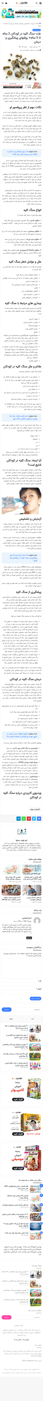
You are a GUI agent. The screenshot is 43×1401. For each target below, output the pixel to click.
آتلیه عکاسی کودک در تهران (13, 1249)
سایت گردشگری (16, 1252)
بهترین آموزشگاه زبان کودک (32, 1247)
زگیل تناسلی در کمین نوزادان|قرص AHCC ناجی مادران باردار (32, 878)
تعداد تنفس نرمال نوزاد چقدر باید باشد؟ (16, 1233)
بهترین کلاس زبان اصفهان (13, 1247)
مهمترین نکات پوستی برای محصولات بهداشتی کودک (13, 878)
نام (39, 981)
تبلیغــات (25, 1339)
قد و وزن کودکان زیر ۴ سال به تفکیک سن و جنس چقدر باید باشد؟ (22, 153)
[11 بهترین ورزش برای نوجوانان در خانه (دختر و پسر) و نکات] (35, 1029)
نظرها (11, 1019)
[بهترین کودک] (21, 3)
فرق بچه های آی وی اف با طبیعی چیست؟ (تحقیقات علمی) (15, 1224)
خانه (37, 23)
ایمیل (38, 988)
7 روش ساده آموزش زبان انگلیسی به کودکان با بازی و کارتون (17, 1036)
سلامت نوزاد (37, 30)
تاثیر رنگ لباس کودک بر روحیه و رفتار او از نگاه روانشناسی (16, 1300)
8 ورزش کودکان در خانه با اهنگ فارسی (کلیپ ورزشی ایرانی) (16, 1064)
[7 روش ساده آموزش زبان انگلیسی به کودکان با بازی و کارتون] (35, 1038)
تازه (32, 1019)
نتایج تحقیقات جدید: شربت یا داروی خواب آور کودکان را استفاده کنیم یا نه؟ (22, 735)
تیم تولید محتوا (34, 47)
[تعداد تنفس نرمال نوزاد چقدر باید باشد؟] (35, 1236)
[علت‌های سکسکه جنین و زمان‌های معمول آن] (31, 890)
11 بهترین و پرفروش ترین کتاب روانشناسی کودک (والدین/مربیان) (15, 1045)
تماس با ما (17, 1339)
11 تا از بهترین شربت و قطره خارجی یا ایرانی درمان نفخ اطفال (11, 898)
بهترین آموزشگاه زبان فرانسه (31, 1252)
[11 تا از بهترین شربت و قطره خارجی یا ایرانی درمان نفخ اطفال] (11, 890)
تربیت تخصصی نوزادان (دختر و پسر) (21, 23)
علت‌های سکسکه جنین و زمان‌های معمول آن (34, 898)
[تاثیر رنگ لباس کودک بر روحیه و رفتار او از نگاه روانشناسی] (35, 1057)
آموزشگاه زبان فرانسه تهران (32, 1249)
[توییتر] (34, 819)
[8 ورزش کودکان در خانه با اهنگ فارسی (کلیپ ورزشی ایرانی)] (35, 1066)
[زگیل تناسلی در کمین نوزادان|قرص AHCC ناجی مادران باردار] (31, 869)
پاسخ (29, 938)
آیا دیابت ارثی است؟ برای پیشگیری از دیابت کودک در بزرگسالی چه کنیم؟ (23, 558)
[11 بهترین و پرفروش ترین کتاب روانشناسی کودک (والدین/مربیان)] (35, 1047)
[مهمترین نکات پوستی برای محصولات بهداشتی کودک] (11, 869)
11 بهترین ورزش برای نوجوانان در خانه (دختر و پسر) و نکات (16, 1027)
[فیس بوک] (39, 819)
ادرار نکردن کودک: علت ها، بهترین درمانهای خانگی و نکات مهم (23, 417)
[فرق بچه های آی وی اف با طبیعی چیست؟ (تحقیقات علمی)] (35, 1226)
